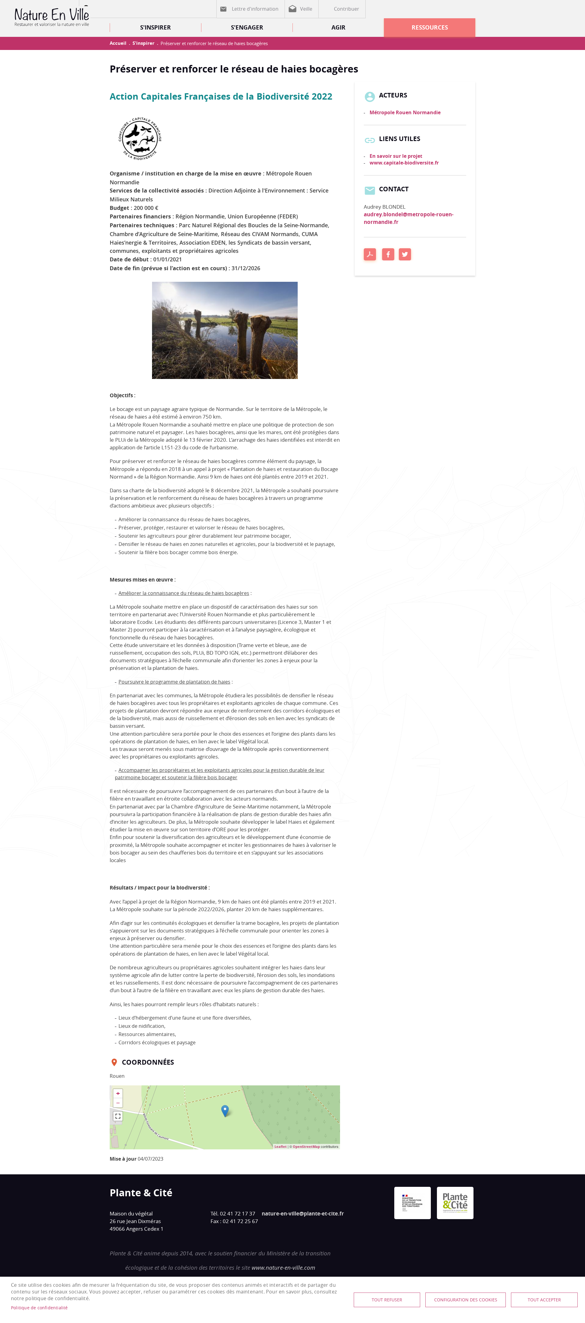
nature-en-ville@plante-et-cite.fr (303, 1213)
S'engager (247, 27)
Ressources (430, 27)
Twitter (405, 254)
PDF (370, 254)
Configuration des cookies (465, 1300)
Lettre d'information (255, 8)
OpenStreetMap (306, 1146)
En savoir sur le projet (396, 156)
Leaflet (281, 1146)
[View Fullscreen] (117, 1116)
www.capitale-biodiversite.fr (404, 162)
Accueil (118, 43)
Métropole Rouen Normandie (405, 112)
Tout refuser (387, 1300)
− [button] (118, 1102)
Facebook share (388, 254)
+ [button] (118, 1093)
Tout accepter (544, 1300)
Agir (339, 27)
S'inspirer (155, 27)
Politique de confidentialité (39, 1308)
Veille (306, 8)
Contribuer (346, 8)
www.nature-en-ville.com (283, 1268)
